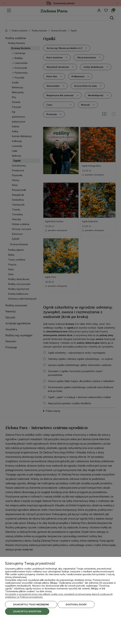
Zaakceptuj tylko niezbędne (31, 604)
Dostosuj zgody (76, 604)
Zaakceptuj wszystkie (27, 611)
